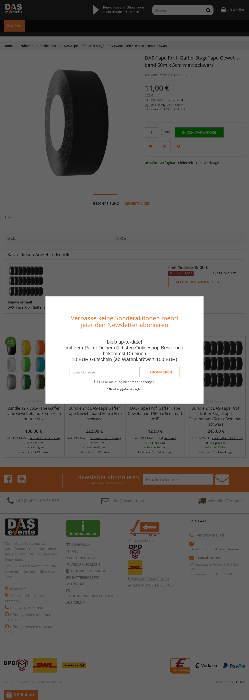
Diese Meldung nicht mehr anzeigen (127, 382)
